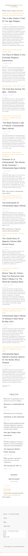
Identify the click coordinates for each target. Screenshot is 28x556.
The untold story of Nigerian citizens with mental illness (11, 241)
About (5, 518)
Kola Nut (19, 86)
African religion (16, 13)
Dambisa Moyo (15, 268)
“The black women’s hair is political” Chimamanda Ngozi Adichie (13, 126)
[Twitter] (15, 549)
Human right (21, 233)
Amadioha (4, 51)
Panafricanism (5, 119)
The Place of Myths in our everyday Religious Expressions (13, 58)
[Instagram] (17, 549)
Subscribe (7, 489)
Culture (14, 86)
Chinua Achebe (18, 197)
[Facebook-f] (13, 549)
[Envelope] (10, 549)
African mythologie (7, 49)
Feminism (17, 154)
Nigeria (22, 154)
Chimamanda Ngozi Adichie (8, 154)
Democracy (15, 233)
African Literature (7, 152)
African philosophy (7, 13)
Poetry (23, 86)
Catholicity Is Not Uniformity (14, 417)
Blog (5, 522)
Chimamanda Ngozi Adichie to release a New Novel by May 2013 (14, 319)
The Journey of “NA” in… (13, 465)
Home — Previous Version (11, 514)
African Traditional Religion (16, 15)
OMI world (7, 526)
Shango (9, 51)
